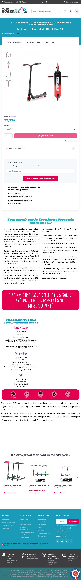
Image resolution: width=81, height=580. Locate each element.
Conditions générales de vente (27, 534)
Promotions (6, 520)
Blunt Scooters (10, 116)
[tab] (14, 43)
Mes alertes (42, 536)
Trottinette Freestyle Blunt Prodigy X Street (13, 486)
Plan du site (6, 528)
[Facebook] (57, 541)
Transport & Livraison (24, 521)
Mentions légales (25, 525)
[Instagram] (71, 541)
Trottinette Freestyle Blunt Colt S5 (40, 486)
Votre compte (43, 515)
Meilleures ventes (8, 525)
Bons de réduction (44, 533)
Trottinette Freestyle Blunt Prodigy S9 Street (63, 486)
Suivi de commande (72, 2)
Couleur (6, 125)
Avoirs (40, 527)
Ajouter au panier (46, 136)
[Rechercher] (58, 11)
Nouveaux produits (8, 522)
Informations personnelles (42, 521)
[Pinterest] (67, 541)
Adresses (41, 530)
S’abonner (73, 521)
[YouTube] (62, 541)
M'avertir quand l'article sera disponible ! (40, 178)
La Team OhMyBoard (24, 529)
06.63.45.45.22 (20, 2)
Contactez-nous (25, 538)
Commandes (42, 525)
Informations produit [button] (17, 148)
